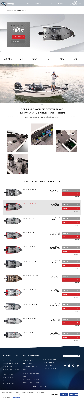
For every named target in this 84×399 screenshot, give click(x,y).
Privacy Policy (16, 397)
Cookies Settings (54, 394)
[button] (2, 83)
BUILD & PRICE (17, 36)
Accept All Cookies (74, 394)
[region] (42, 394)
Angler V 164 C (21, 10)
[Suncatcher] (76, 3)
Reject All (64, 394)
